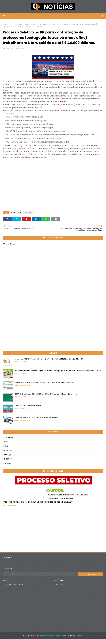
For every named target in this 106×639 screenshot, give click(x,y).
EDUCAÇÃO (7, 455)
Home (5, 581)
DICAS (5, 446)
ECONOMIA (7, 450)
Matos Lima (8, 48)
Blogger (79, 635)
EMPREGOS (7, 459)
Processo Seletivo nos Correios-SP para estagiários (36, 417)
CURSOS (6, 442)
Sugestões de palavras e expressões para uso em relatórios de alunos (44, 382)
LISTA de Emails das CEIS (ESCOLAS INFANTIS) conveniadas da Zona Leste (45, 394)
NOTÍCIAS (18, 24)
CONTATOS (58, 584)
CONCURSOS (16, 213)
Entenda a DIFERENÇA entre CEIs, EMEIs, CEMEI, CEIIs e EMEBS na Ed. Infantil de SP (48, 359)
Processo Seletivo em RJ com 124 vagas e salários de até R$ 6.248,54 (37, 501)
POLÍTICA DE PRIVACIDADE (13, 584)
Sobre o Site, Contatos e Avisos (27, 405)
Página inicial (8, 24)
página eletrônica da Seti (20, 154)
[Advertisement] (23, 165)
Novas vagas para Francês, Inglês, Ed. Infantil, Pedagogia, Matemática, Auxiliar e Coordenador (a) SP (57, 370)
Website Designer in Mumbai (51, 635)
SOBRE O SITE (59, 581)
